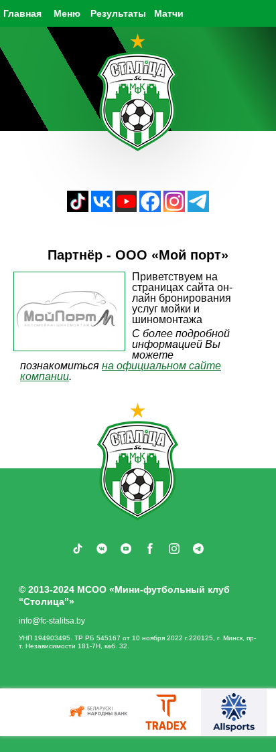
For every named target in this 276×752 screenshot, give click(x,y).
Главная (22, 13)
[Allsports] (234, 712)
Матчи (169, 13)
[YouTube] (126, 208)
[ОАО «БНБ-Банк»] (100, 712)
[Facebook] (150, 208)
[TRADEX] (167, 712)
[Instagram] (174, 208)
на (109, 365)
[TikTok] (77, 208)
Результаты (118, 13)
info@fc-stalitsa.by (52, 621)
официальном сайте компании (120, 371)
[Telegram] (198, 208)
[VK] (102, 208)
